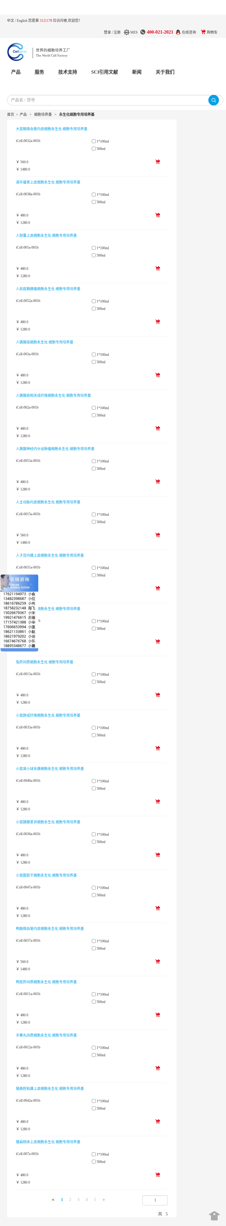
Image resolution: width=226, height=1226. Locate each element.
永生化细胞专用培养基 (76, 115)
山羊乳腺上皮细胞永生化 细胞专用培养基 (48, 609)
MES (134, 32)
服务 (39, 72)
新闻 (137, 72)
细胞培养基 (43, 115)
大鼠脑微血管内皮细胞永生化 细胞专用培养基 (51, 129)
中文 (11, 21)
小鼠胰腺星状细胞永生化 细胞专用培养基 (48, 822)
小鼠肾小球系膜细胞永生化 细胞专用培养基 (50, 769)
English (22, 21)
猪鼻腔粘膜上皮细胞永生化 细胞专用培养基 (50, 1089)
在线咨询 (189, 32)
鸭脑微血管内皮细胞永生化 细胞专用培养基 (50, 929)
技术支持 (67, 72)
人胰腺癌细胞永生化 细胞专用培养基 (44, 342)
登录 (107, 32)
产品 (16, 72)
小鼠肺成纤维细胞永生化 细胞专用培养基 (48, 715)
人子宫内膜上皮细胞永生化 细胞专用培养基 (50, 555)
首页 (10, 115)
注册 (117, 32)
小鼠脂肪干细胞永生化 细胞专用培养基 (46, 875)
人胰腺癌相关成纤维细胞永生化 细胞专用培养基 (53, 396)
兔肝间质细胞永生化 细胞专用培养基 (44, 662)
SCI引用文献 (104, 72)
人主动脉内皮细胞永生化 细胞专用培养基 (48, 502)
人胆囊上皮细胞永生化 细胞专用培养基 (46, 236)
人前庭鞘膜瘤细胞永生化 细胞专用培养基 (48, 289)
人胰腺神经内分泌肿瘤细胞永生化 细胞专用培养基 (55, 449)
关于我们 (165, 72)
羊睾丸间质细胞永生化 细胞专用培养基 (46, 1035)
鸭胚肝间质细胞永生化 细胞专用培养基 (46, 982)
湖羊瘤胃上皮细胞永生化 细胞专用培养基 (48, 182)
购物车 (212, 32)
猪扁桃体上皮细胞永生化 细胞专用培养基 (48, 1142)
